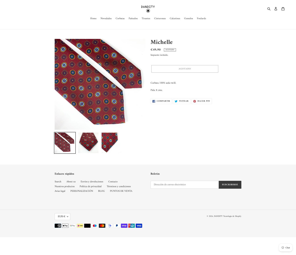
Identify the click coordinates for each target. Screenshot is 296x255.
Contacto (113, 181)
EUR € (61, 216)
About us (71, 181)
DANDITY (218, 216)
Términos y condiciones (119, 186)
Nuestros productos (65, 186)
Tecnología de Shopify (232, 216)
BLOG (101, 191)
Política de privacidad (91, 186)
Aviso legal (60, 191)
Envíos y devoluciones (92, 181)
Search (58, 181)
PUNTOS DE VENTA (121, 191)
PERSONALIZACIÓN (81, 191)
